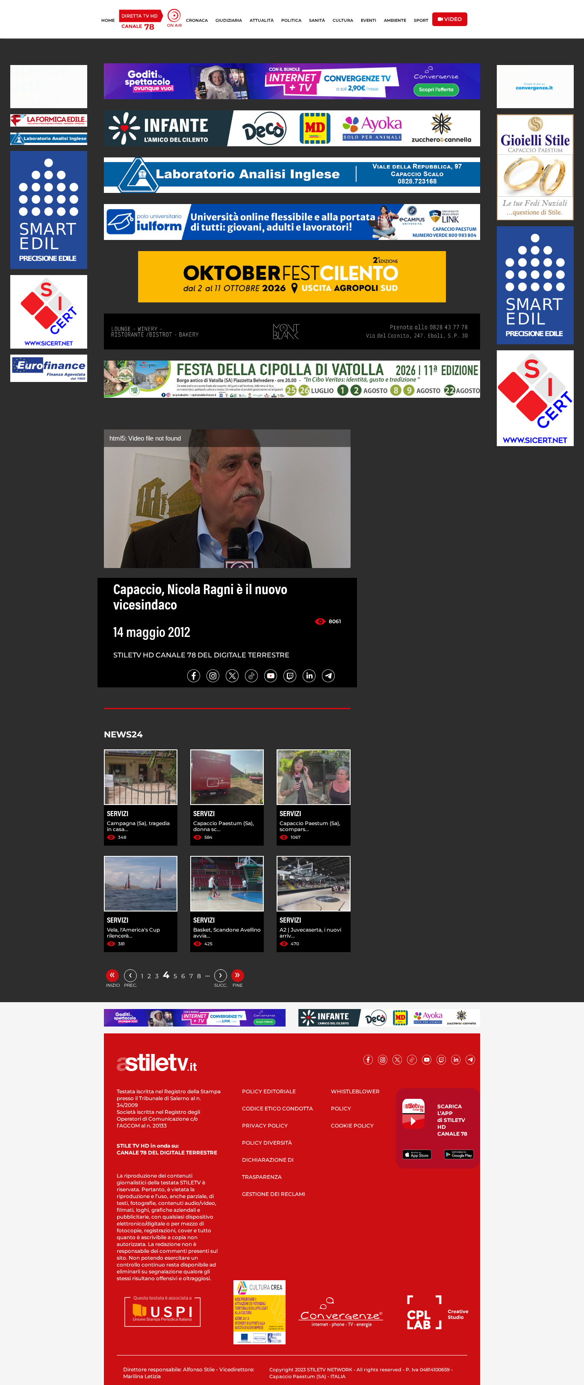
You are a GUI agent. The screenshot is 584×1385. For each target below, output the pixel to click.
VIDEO (452, 19)
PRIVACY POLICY (265, 1125)
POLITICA (291, 20)
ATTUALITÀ (262, 20)
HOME (108, 20)
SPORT (421, 20)
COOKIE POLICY (352, 1125)
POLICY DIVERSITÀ (267, 1142)
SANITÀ (317, 20)
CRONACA (197, 20)
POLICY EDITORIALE (269, 1091)
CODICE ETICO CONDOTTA (277, 1108)
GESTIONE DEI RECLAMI (273, 1194)
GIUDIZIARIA (228, 20)
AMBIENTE (395, 20)
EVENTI (368, 20)
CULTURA (343, 20)
